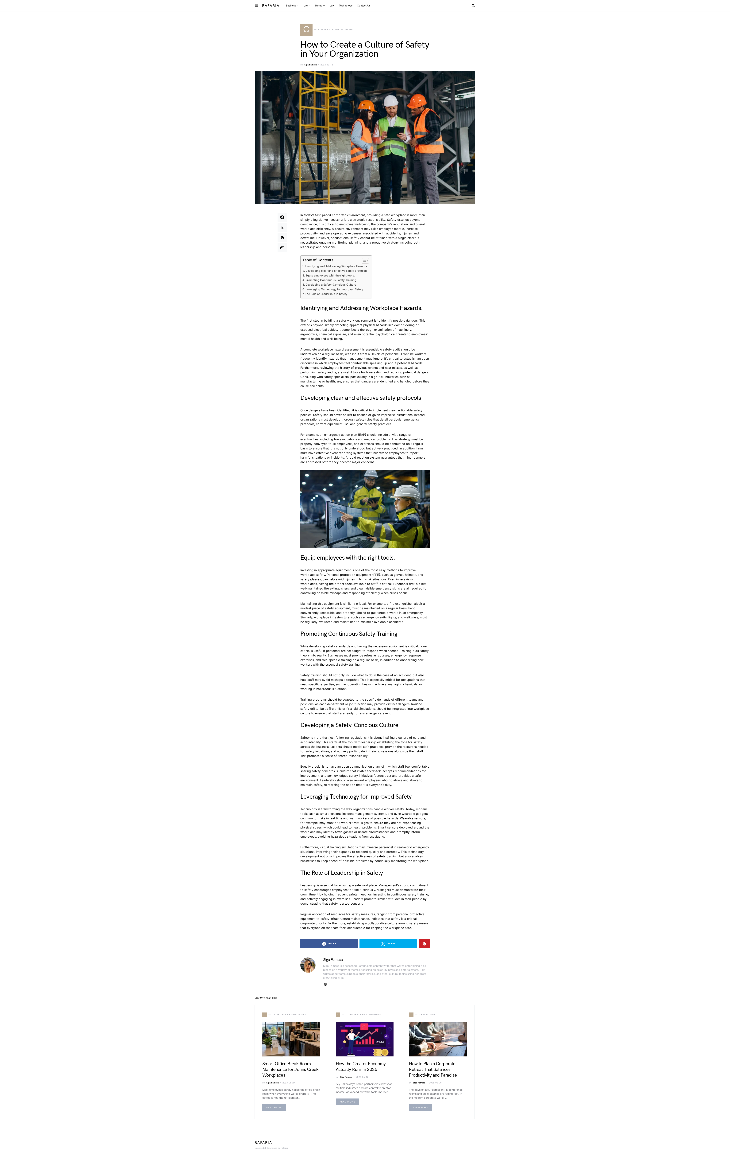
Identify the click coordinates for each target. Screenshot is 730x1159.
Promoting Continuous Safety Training (330, 280)
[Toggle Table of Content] (363, 260)
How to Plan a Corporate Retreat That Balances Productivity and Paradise (433, 1069)
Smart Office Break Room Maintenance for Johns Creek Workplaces (290, 1069)
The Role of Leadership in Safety (326, 294)
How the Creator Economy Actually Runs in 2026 (361, 1066)
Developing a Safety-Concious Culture (330, 284)
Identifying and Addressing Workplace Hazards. (336, 266)
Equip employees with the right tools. (330, 275)
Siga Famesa (310, 64)
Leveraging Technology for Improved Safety (334, 289)
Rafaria (271, 5)
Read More (274, 1107)
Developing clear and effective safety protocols (336, 270)
